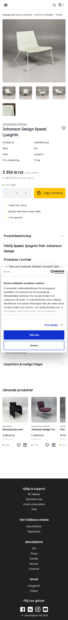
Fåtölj (59, 15)
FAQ (34, 509)
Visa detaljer (51, 324)
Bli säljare (34, 494)
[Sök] (54, 5)
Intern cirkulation (34, 504)
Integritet (34, 585)
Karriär (34, 558)
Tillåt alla (34, 335)
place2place (34, 542)
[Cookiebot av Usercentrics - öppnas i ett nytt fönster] (50, 272)
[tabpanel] (34, 51)
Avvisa (34, 345)
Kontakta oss (34, 499)
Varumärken (34, 526)
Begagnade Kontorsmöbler (18, 15)
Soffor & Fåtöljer (44, 15)
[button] (61, 5)
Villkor (34, 590)
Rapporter (34, 531)
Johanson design (15, 124)
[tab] (9, 92)
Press (34, 553)
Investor (34, 568)
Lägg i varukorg (52, 192)
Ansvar (34, 563)
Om (34, 548)
